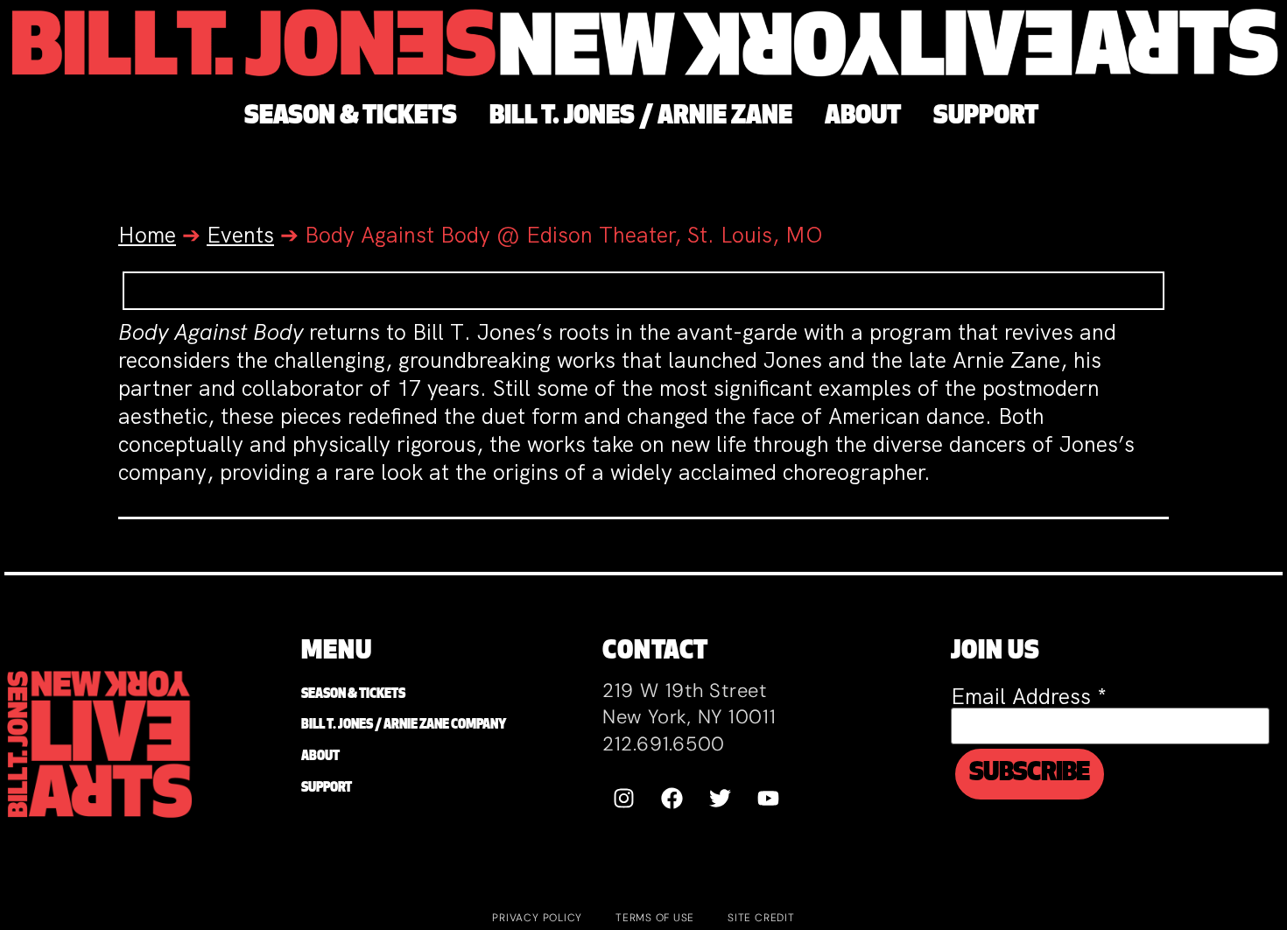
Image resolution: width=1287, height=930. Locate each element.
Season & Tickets (353, 694)
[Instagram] (624, 798)
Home (147, 235)
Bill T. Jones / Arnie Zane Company (403, 725)
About (320, 757)
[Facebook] (672, 798)
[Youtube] (769, 798)
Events (240, 235)
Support (326, 788)
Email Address (1029, 697)
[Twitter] (720, 798)
